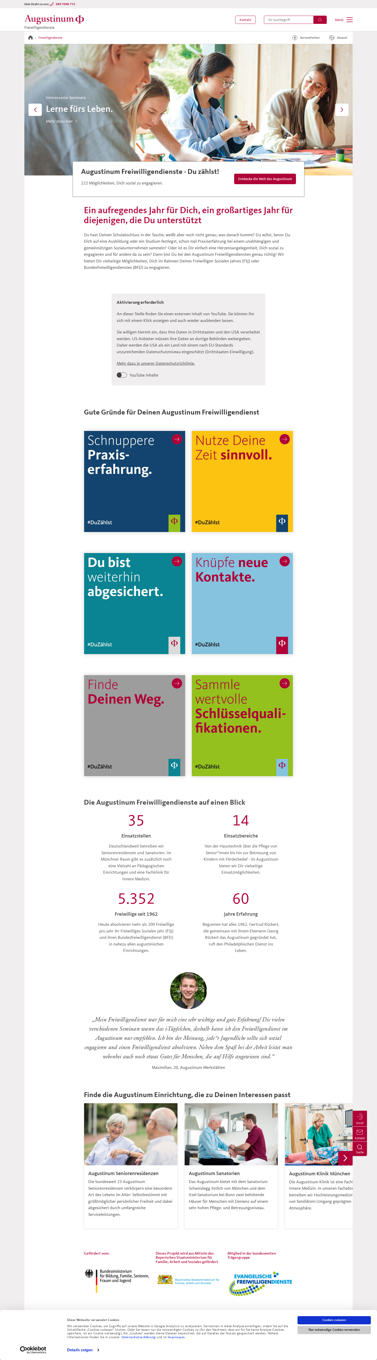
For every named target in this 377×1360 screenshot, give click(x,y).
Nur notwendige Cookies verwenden (334, 1330)
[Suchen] (320, 20)
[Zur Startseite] (30, 37)
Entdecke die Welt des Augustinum (263, 178)
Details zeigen (80, 1350)
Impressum (176, 1337)
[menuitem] (245, 19)
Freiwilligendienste (50, 38)
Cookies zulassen (334, 1320)
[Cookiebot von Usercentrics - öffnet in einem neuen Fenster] (33, 1350)
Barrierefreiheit (310, 38)
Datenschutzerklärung (139, 1337)
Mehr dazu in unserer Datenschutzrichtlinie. (156, 363)
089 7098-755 (65, 4)
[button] (245, 20)
